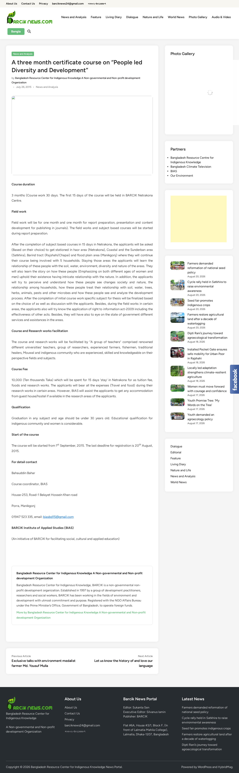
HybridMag (225, 767)
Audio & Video (221, 17)
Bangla (16, 31)
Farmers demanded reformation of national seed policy (206, 268)
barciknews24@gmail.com (68, 3)
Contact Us (28, 3)
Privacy (43, 3)
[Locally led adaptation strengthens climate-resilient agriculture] (177, 371)
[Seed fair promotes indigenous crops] (177, 303)
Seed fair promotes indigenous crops (206, 728)
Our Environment (181, 175)
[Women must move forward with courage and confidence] (177, 388)
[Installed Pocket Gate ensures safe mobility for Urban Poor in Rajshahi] (177, 353)
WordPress (205, 767)
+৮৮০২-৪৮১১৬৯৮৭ (97, 3)
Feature (96, 17)
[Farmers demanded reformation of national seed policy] (177, 266)
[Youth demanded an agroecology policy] (177, 417)
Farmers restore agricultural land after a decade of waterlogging (205, 319)
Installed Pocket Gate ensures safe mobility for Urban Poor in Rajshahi (207, 354)
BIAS (173, 171)
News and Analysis (73, 17)
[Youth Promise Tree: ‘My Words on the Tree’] (177, 402)
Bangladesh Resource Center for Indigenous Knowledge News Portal (76, 767)
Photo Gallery (198, 17)
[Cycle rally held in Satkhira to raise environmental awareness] (177, 285)
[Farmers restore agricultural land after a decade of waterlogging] (177, 318)
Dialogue (132, 17)
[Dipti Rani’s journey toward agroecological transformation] (177, 337)
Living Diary (114, 17)
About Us (11, 3)
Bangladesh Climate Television (190, 166)
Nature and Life (153, 17)
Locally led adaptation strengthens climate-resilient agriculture (206, 372)
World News (176, 17)
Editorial (175, 452)
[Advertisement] (198, 219)
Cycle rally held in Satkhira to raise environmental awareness (206, 286)
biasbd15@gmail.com (58, 517)
